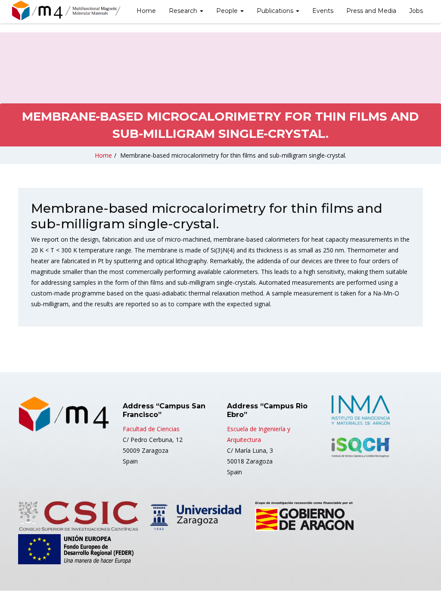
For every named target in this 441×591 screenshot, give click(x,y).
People (227, 11)
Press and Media (371, 11)
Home (146, 11)
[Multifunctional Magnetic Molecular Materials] (76, 11)
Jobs (416, 11)
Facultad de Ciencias (151, 429)
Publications (276, 11)
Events (322, 11)
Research (184, 11)
